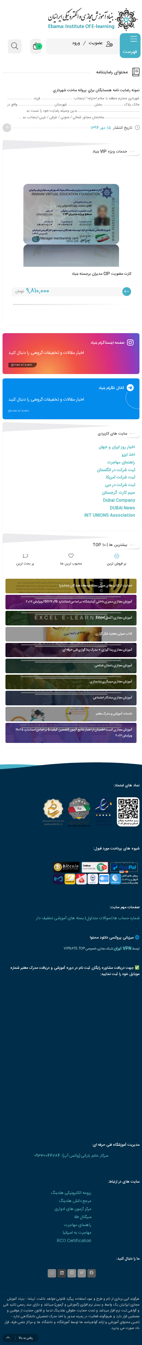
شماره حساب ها (126, 918)
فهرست (130, 52)
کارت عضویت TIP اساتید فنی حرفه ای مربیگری (88, 274)
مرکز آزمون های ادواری (73, 1209)
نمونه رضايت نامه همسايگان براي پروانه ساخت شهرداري (96, 90)
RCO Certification (74, 1240)
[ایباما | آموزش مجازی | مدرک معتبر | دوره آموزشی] (71, 19)
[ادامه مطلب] (7, 127)
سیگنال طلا (82, 1217)
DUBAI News (122, 508)
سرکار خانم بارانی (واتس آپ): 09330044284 (71, 1155)
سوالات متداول (99, 918)
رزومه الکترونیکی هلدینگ (71, 1193)
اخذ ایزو (128, 454)
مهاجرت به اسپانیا (77, 1232)
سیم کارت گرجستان (118, 492)
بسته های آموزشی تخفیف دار (60, 918)
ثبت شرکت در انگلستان (116, 470)
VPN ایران (122, 948)
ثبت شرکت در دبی (120, 485)
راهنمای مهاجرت (121, 462)
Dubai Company (119, 500)
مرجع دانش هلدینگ (75, 1201)
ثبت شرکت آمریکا (120, 477)
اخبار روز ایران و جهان (117, 447)
